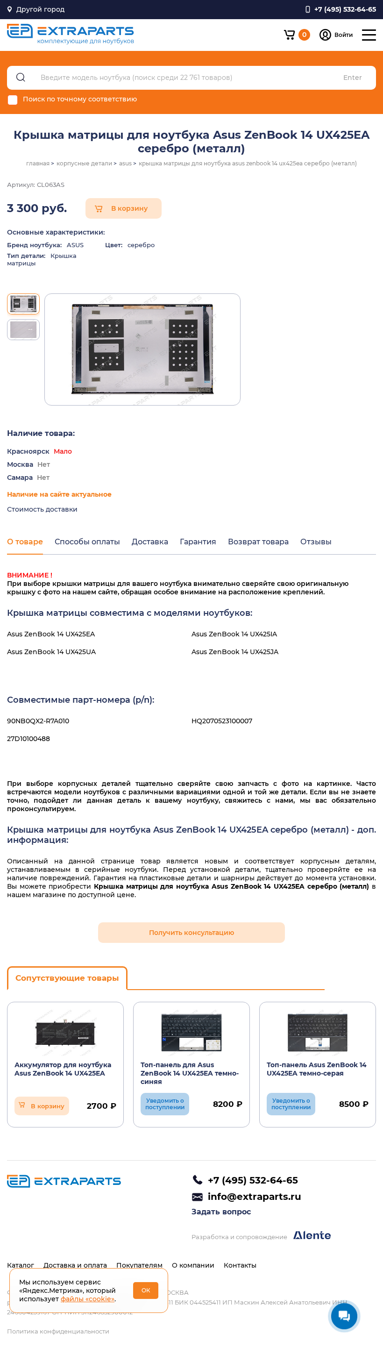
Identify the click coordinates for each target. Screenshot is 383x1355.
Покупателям (139, 1265)
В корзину (129, 208)
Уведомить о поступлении (164, 1104)
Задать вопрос (221, 1211)
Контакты (240, 1265)
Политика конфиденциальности (58, 1331)
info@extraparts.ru (254, 1196)
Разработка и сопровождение (240, 1237)
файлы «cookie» (87, 1299)
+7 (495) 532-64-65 (253, 1180)
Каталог (20, 1265)
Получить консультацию (191, 932)
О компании (193, 1265)
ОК (146, 1290)
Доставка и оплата (75, 1265)
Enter (352, 78)
